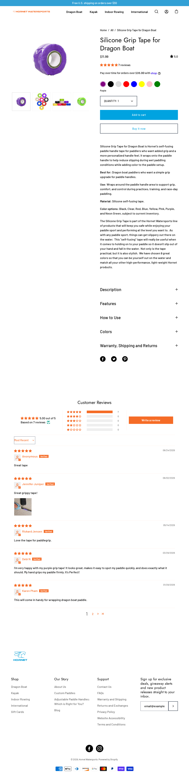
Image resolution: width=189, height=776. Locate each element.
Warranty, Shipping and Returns (128, 345)
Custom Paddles (64, 693)
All (112, 30)
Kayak (93, 11)
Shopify (114, 759)
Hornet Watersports (88, 759)
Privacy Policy (106, 711)
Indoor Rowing (114, 11)
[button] (109, 65)
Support (103, 679)
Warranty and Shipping (111, 699)
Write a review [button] (151, 420)
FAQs (100, 693)
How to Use (110, 317)
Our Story (61, 679)
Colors (106, 331)
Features (108, 303)
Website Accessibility (111, 718)
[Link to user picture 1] (23, 507)
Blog (57, 710)
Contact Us (104, 686)
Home (103, 30)
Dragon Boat (74, 11)
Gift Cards (17, 711)
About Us (60, 686)
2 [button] (93, 614)
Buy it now (139, 128)
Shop (15, 679)
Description (110, 289)
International (139, 11)
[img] (23, 450)
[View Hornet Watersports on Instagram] (99, 748)
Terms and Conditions (111, 724)
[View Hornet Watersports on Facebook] (89, 748)
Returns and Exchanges (112, 705)
